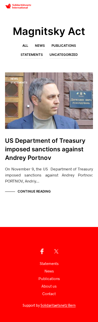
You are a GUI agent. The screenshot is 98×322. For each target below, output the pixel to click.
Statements (32, 55)
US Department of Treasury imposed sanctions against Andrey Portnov (45, 149)
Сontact (49, 293)
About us (49, 286)
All (25, 45)
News (40, 45)
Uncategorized (64, 55)
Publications (64, 45)
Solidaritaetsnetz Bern (58, 305)
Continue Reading (34, 191)
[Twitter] (56, 251)
